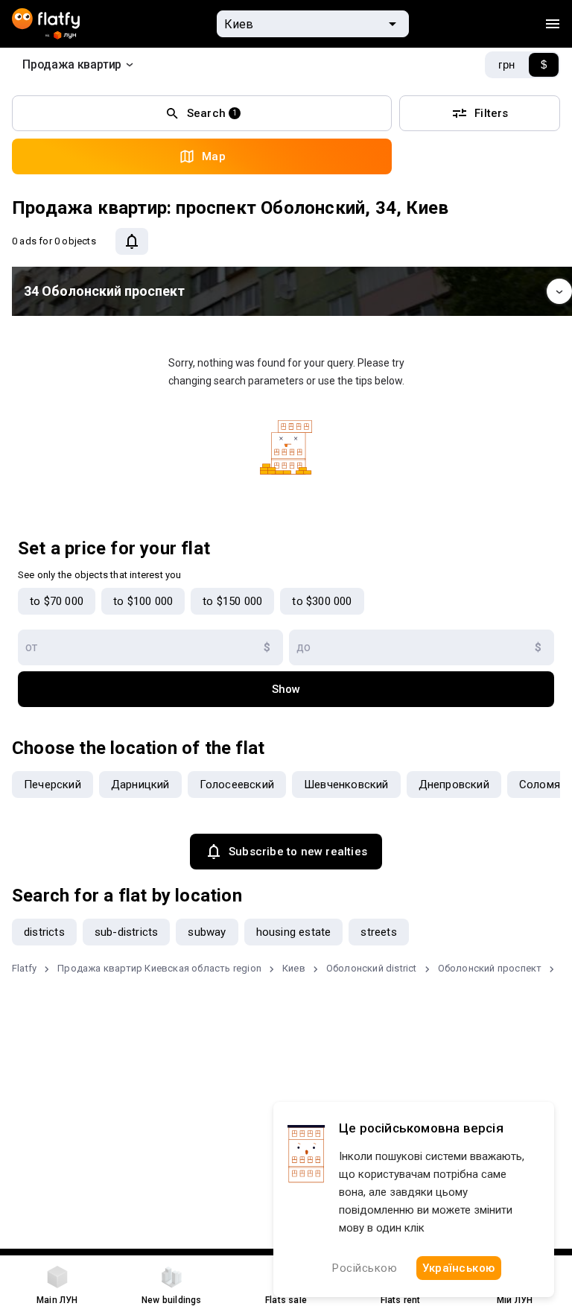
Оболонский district (371, 968)
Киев (293, 968)
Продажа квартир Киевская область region (159, 968)
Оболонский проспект (490, 968)
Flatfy (24, 968)
